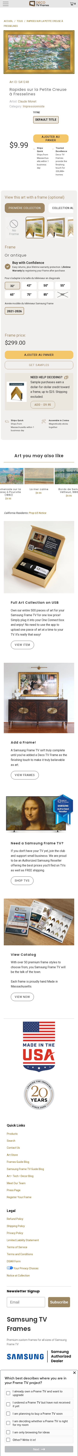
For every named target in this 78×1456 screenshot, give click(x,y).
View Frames (25, 775)
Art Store (12, 1154)
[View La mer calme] (39, 476)
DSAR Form (14, 1261)
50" (46, 285)
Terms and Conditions (20, 1254)
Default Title (45, 119)
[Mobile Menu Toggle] (11, 4)
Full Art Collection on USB (35, 602)
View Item (22, 645)
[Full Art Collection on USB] (39, 557)
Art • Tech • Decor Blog (20, 1176)
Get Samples (39, 365)
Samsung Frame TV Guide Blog (25, 1169)
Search (11, 1140)
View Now (22, 997)
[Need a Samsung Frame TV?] (39, 813)
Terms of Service (17, 1247)
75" (29, 294)
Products (12, 1133)
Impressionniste (33, 106)
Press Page (13, 1190)
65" (12, 294)
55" (62, 285)
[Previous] (8, 227)
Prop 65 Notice (37, 512)
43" (29, 285)
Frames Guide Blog (18, 1161)
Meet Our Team (16, 1183)
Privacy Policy (15, 1233)
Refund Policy (15, 1218)
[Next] (69, 227)
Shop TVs (22, 880)
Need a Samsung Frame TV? (37, 843)
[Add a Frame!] (39, 698)
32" (12, 286)
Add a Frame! (23, 742)
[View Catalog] (39, 922)
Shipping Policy (16, 1226)
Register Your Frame (19, 1197)
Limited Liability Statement (23, 1240)
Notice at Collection (18, 1275)
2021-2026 (14, 311)
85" (46, 294)
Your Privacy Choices (25, 1268)
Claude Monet (26, 101)
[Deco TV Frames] (39, 4)
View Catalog (23, 954)
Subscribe (59, 1302)
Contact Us (13, 1147)
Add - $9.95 (42, 404)
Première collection (25, 208)
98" (62, 294)
